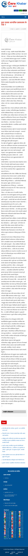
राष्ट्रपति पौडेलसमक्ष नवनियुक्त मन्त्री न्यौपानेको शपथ (13, 459)
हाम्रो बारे (13, 552)
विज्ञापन (11, 553)
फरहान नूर (6, 478)
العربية (24, 10)
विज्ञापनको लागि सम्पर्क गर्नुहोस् (10, 503)
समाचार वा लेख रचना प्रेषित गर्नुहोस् (11, 505)
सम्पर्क (17, 553)
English (16, 10)
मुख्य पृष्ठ (7, 552)
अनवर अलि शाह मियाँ (8, 485)
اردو (20, 10)
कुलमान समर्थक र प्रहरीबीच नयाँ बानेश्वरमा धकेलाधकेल (13, 462)
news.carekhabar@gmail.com (11, 494)
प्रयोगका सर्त (20, 552)
